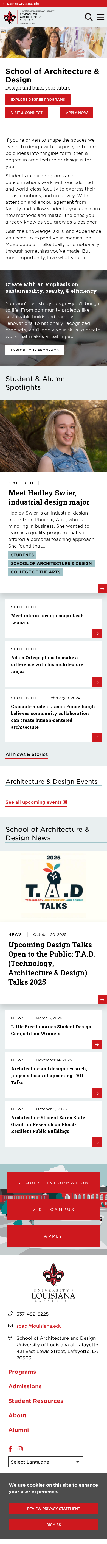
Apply (53, 1235)
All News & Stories (26, 754)
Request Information (53, 1182)
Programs (22, 1371)
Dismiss (53, 1524)
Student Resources (35, 1400)
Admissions (25, 1386)
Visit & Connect (27, 112)
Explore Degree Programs (38, 99)
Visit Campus (53, 1209)
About (17, 1415)
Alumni (18, 1429)
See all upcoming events (33, 802)
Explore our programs (35, 350)
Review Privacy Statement (53, 1508)
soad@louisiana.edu (39, 1325)
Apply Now (77, 112)
